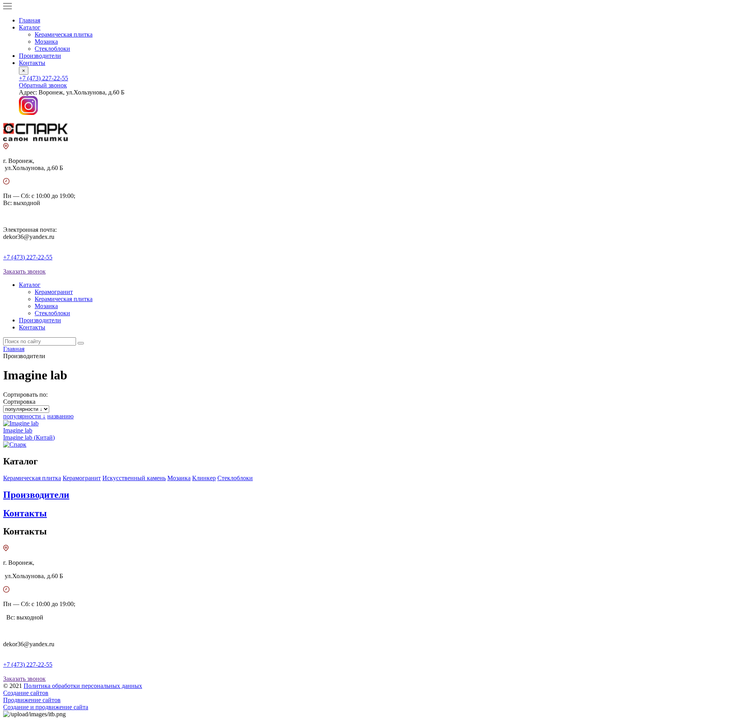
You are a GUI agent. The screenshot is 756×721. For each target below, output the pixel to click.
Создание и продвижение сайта (45, 707)
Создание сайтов (25, 693)
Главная (29, 20)
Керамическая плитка (64, 34)
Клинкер (204, 478)
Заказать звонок (24, 271)
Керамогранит (54, 291)
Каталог (30, 27)
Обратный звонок (43, 85)
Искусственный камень (134, 478)
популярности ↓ (24, 416)
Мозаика (46, 41)
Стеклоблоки (52, 48)
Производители (40, 55)
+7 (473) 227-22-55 (43, 78)
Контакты (32, 62)
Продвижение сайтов (32, 700)
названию (60, 416)
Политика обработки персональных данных (83, 685)
